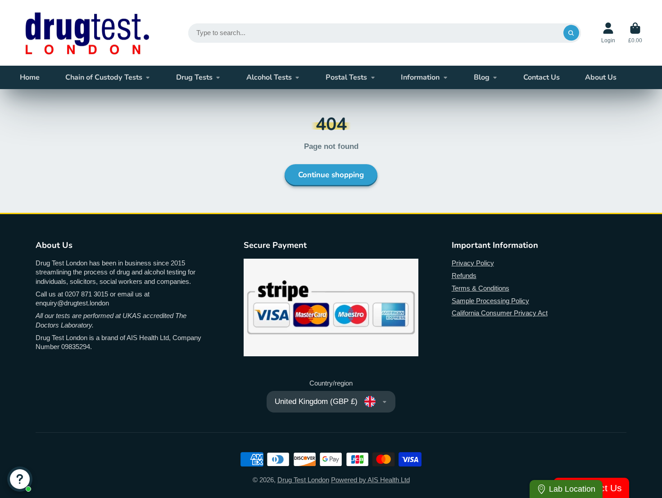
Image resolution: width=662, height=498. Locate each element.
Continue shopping (331, 175)
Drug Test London (303, 480)
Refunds (464, 275)
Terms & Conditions (480, 288)
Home (30, 77)
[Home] (87, 33)
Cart (635, 32)
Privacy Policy (473, 263)
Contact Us (541, 77)
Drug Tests (194, 77)
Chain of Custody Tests (103, 77)
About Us (601, 77)
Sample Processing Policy (490, 301)
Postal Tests (346, 77)
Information (420, 77)
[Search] (571, 32)
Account (608, 32)
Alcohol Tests (269, 77)
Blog (482, 77)
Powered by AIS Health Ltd (370, 480)
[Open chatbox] (19, 479)
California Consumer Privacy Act (500, 313)
